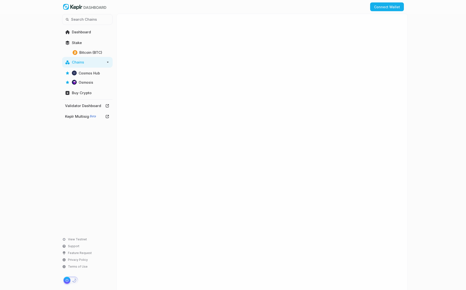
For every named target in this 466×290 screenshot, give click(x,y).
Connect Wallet (387, 7)
